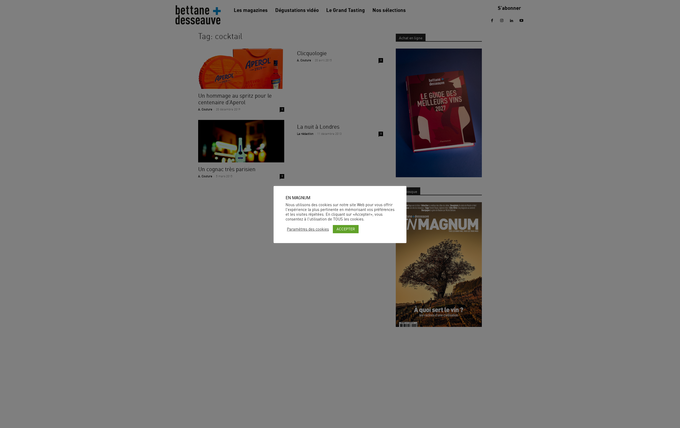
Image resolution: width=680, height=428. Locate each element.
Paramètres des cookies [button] (308, 229)
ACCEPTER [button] (346, 229)
